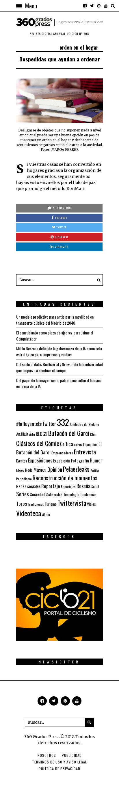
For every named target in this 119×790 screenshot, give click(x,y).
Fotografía (80, 461)
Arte (32, 434)
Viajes (91, 504)
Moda (29, 470)
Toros (21, 503)
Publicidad (72, 755)
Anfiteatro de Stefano (84, 424)
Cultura (78, 444)
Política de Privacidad (59, 768)
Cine (93, 434)
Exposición (61, 461)
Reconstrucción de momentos (65, 477)
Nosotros (47, 755)
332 (63, 422)
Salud (95, 486)
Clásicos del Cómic (37, 443)
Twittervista (71, 502)
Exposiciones (40, 460)
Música (40, 469)
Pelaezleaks (76, 468)
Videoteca (28, 513)
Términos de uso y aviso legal (59, 761)
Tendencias (88, 494)
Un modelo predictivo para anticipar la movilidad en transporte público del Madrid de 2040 (55, 320)
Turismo (51, 504)
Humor (96, 460)
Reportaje (50, 486)
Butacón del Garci (68, 433)
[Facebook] (84, 6)
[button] (97, 280)
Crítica (66, 443)
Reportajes (68, 486)
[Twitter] (91, 6)
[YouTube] (105, 6)
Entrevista (85, 452)
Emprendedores (62, 453)
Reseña (83, 486)
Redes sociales (28, 486)
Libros (20, 470)
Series (22, 494)
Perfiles (94, 470)
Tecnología (71, 494)
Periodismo (24, 478)
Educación (90, 444)
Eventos (21, 461)
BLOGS (41, 433)
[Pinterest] (98, 6)
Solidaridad (54, 494)
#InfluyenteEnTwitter (36, 423)
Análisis (22, 434)
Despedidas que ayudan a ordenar (59, 59)
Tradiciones (36, 504)
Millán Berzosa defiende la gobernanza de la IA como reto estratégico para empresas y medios (59, 351)
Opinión (54, 469)
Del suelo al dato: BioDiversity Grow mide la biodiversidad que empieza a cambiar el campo (59, 367)
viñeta (46, 514)
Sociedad (37, 494)
